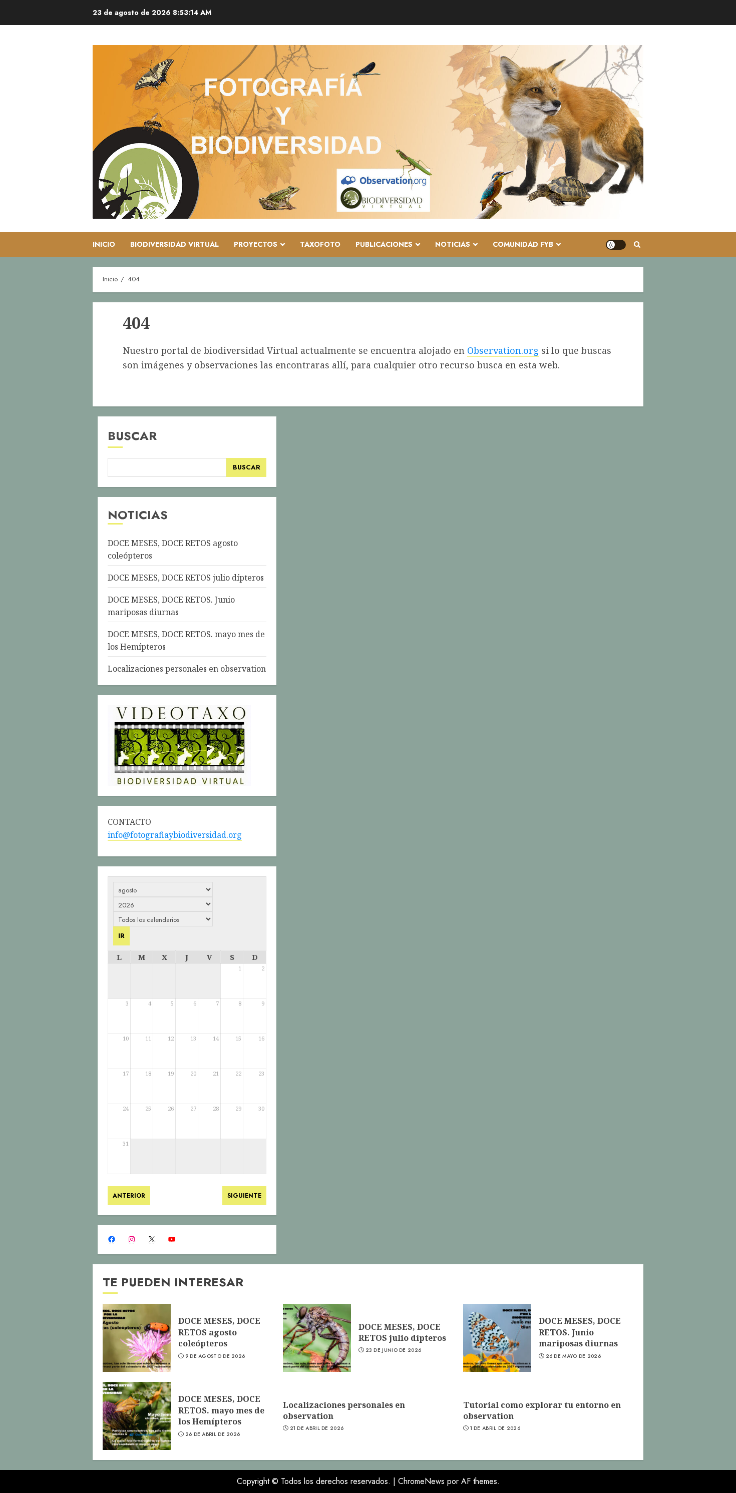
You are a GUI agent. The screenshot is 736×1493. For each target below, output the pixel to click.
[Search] (637, 244)
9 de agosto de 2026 (215, 1356)
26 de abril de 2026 (212, 1434)
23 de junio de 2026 (393, 1350)
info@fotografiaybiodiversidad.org (175, 834)
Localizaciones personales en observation (187, 668)
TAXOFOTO (320, 244)
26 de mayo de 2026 (573, 1356)
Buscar (132, 435)
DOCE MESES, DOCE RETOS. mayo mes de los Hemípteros (221, 1410)
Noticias (452, 244)
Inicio (104, 244)
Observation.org (503, 350)
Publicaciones (384, 244)
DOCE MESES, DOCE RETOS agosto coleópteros (219, 1332)
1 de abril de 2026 (495, 1428)
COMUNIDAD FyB (523, 244)
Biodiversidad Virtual (174, 244)
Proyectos (255, 244)
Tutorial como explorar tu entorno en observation (542, 1410)
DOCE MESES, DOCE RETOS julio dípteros (186, 577)
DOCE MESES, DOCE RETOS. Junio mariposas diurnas (580, 1332)
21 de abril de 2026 (317, 1428)
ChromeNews (421, 1481)
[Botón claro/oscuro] (616, 245)
